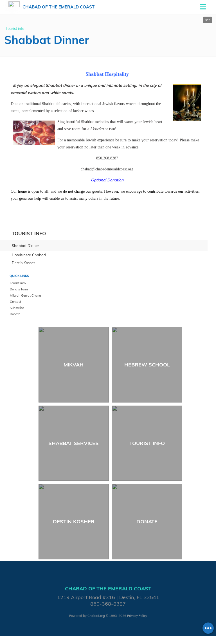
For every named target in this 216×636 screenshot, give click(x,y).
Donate (147, 521)
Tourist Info (147, 443)
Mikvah (74, 364)
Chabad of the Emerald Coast (58, 7)
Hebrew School (147, 364)
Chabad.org (96, 616)
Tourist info (15, 28)
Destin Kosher (73, 521)
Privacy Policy (137, 616)
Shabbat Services (73, 443)
